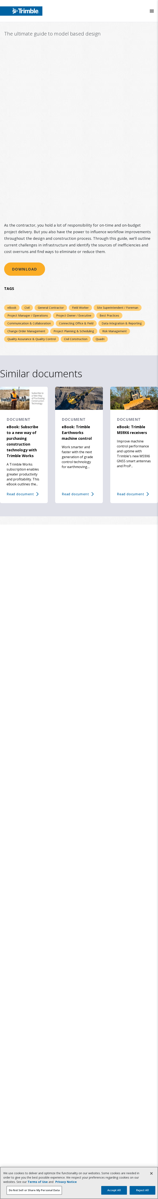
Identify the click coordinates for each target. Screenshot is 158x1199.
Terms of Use (38, 1182)
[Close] (151, 1173)
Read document (20, 494)
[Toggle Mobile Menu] (152, 11)
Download (24, 269)
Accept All (114, 1190)
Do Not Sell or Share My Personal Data (34, 1190)
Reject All (142, 1190)
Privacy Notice (66, 1182)
